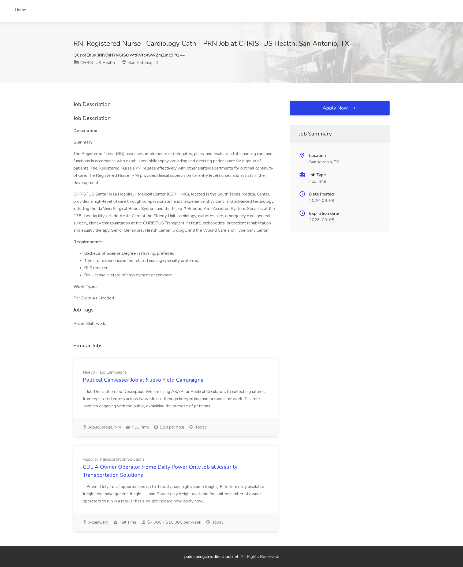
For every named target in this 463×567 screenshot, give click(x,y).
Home (20, 10)
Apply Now (336, 108)
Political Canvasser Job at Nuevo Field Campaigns (143, 380)
